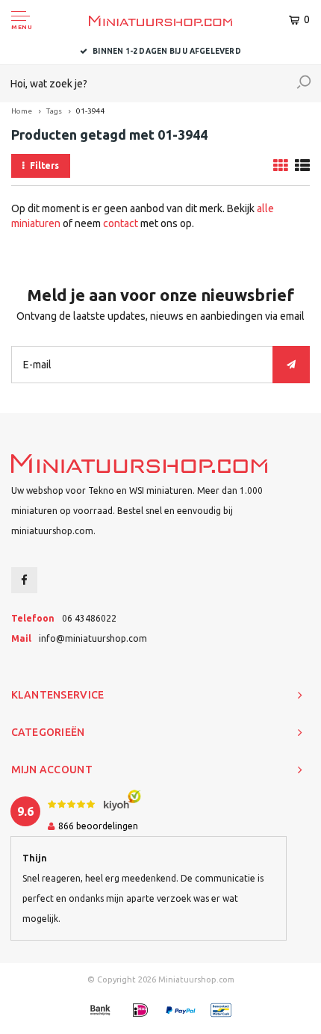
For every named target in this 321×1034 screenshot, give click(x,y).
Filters (44, 165)
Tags (54, 111)
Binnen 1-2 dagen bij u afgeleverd (167, 51)
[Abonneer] (291, 364)
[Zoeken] (304, 83)
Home (21, 111)
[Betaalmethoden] (100, 1010)
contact (120, 223)
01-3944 (90, 111)
